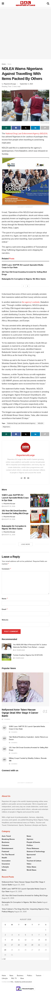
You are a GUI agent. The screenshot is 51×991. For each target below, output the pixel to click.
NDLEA (40, 423)
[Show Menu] (3, 3)
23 (5, 950)
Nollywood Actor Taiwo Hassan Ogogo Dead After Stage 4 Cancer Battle (20, 712)
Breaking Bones (8, 839)
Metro (4, 870)
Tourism (38, 975)
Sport (29, 858)
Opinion (30, 839)
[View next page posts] (27, 286)
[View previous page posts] (23, 286)
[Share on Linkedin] (35, 128)
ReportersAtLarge (10, 84)
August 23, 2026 (9, 506)
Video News (31, 867)
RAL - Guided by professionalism (21, 982)
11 (19, 940)
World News (31, 870)
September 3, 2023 (26, 84)
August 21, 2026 (9, 535)
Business (5, 842)
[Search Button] (48, 3)
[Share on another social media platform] (45, 128)
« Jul (3, 959)
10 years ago (19, 650)
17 (12, 945)
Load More (25, 544)
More (22, 978)
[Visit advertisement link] (25, 181)
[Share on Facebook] (16, 128)
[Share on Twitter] (25, 128)
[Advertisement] (25, 33)
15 (46, 940)
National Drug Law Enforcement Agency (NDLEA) (26, 134)
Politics (30, 845)
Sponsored (31, 854)
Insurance (6, 864)
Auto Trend (6, 836)
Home (4, 64)
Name (5, 598)
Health (4, 858)
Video (29, 864)
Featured (5, 851)
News (9, 64)
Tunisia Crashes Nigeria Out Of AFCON (28, 655)
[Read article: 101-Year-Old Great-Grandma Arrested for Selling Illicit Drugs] (39, 516)
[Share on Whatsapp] (6, 128)
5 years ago (19, 658)
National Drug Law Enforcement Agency (21, 423)
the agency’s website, (31, 302)
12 (25, 940)
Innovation (6, 861)
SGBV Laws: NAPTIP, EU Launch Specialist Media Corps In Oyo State (15, 497)
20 (32, 945)
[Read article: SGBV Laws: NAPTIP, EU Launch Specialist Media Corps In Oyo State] (39, 500)
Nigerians (6, 427)
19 (25, 945)
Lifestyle (5, 867)
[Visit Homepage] (25, 3)
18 (19, 945)
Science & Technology (36, 851)
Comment (6, 569)
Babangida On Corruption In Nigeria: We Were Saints (24, 279)
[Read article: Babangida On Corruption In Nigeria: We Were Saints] (39, 531)
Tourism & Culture (34, 861)
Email (5, 609)
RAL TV (14, 978)
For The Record (8, 854)
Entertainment (7, 848)
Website (5, 620)
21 (39, 945)
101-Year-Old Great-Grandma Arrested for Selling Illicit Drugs (25, 895)
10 (12, 940)
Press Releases (33, 848)
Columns (5, 845)
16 (5, 945)
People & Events (33, 842)
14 (39, 940)
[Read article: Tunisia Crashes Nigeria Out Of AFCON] (6, 657)
